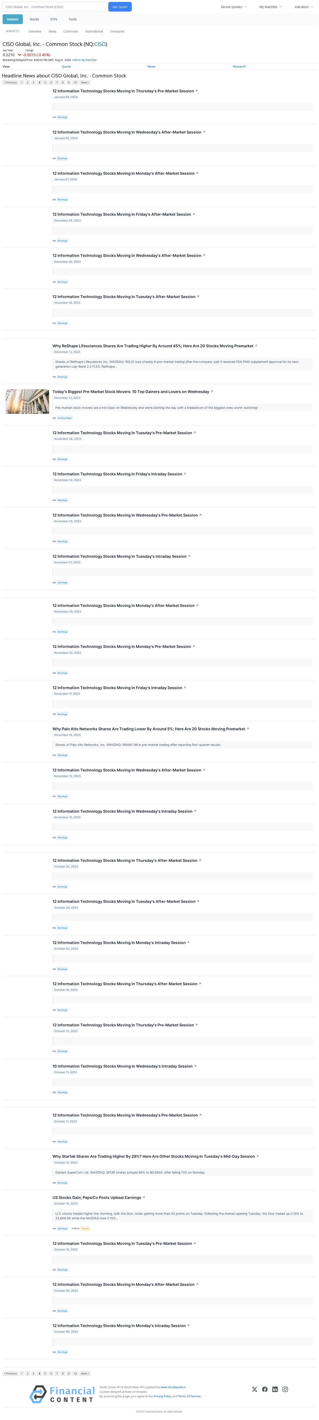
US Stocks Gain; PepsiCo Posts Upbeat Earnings (99, 1197)
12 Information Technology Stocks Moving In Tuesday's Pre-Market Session (124, 432)
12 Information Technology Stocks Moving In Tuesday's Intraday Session (122, 556)
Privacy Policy (162, 1396)
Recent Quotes (231, 7)
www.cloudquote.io (173, 1387)
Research (239, 66)
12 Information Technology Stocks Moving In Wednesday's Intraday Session (125, 811)
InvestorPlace (65, 418)
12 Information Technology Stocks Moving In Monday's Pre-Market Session (124, 646)
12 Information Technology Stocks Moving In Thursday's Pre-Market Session (125, 91)
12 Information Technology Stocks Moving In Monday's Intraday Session (121, 942)
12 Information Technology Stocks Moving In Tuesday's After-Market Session (126, 296)
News (52, 31)
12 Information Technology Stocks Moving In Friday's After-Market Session (124, 214)
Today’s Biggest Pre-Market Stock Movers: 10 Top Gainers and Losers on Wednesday (133, 391)
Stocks (34, 19)
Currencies (70, 31)
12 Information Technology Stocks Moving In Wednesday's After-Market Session (129, 132)
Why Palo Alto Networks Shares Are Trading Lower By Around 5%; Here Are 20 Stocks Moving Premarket (151, 729)
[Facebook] (264, 1394)
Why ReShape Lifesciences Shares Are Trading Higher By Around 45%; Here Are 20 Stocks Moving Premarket (155, 346)
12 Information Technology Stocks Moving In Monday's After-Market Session (126, 173)
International (94, 31)
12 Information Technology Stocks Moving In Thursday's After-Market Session (127, 860)
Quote (66, 66)
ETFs (53, 19)
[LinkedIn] (275, 1394)
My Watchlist (268, 7)
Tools (73, 19)
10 (75, 82)
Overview (34, 31)
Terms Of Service (189, 1396)
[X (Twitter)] (254, 1394)
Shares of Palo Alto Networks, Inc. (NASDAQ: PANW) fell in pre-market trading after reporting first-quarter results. (138, 745)
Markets (12, 19)
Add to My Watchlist (84, 60)
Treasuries (117, 31)
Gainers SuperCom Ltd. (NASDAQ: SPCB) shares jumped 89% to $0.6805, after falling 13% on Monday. (130, 1172)
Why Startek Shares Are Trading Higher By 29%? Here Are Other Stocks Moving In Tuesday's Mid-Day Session (156, 1156)
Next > (85, 82)
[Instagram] (285, 1394)
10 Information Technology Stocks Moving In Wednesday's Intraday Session (125, 1066)
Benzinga (62, 117)
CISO (100, 43)
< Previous (10, 82)
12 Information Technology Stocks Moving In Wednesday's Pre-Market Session (127, 515)
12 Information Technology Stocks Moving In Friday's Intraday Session (119, 474)
